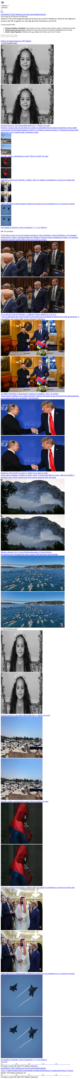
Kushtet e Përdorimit (34, 1070)
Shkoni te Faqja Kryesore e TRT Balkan (16, 41)
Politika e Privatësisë (51, 1070)
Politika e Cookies (66, 1070)
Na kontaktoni (14, 1070)
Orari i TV (5, 1070)
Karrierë (23, 1070)
